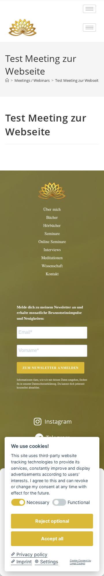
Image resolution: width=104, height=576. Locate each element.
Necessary (38, 502)
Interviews (52, 249)
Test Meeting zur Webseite (78, 80)
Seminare (52, 233)
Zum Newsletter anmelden (51, 367)
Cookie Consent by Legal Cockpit (80, 562)
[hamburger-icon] (89, 9)
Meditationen (52, 257)
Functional (79, 502)
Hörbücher (52, 225)
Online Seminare (52, 241)
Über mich (52, 209)
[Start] (7, 80)
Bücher (52, 217)
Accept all (52, 538)
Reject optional (52, 521)
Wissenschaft (52, 265)
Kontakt (52, 273)
